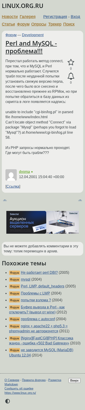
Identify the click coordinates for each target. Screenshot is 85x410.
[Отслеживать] (71, 76)
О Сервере (12, 380)
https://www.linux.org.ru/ (20, 393)
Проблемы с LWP (35, 293)
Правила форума (34, 380)
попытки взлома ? (36, 300)
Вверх (74, 380)
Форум (23, 24)
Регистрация (55, 16)
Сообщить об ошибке (19, 388)
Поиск (69, 24)
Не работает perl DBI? (39, 272)
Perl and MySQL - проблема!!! (31, 47)
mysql (25, 279)
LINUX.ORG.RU (22, 6)
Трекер (54, 24)
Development (33, 35)
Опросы (38, 24)
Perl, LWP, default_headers (42, 286)
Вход (75, 16)
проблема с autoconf (38, 319)
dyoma (24, 172)
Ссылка (12, 186)
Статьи (8, 24)
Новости (10, 16)
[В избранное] (71, 62)
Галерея (28, 16)
